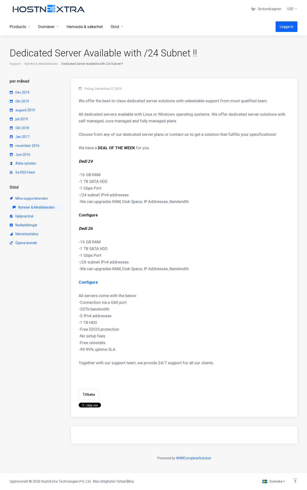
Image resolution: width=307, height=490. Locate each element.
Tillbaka (89, 394)
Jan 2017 (22, 137)
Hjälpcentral (24, 216)
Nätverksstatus (26, 234)
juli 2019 (21, 119)
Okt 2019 (22, 101)
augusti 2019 (25, 110)
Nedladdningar (26, 225)
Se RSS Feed (25, 172)
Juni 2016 (22, 154)
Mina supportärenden (31, 198)
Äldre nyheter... (26, 163)
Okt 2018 (22, 128)
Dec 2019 (22, 92)
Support (15, 64)
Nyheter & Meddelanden (41, 64)
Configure (88, 282)
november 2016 (27, 146)
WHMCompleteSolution (193, 458)
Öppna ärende (26, 243)
